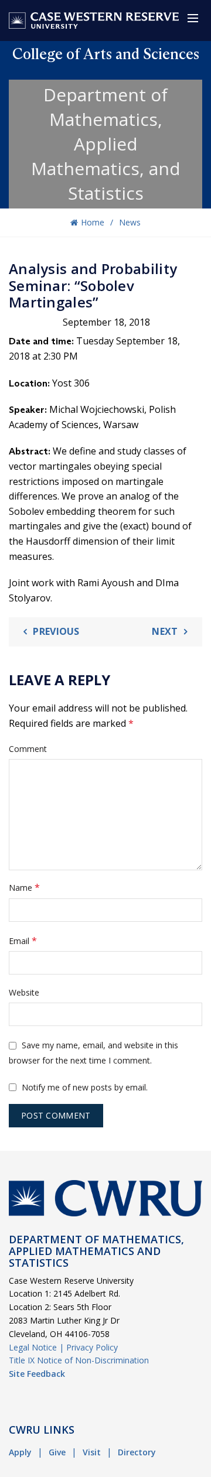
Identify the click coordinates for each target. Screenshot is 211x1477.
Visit (92, 1452)
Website (24, 992)
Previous (56, 631)
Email (23, 940)
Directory (137, 1452)
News (130, 222)
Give (57, 1452)
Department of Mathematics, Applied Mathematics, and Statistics (106, 144)
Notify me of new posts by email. (85, 1087)
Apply (20, 1452)
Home (92, 222)
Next (165, 631)
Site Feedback (37, 1373)
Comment (28, 748)
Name (24, 887)
